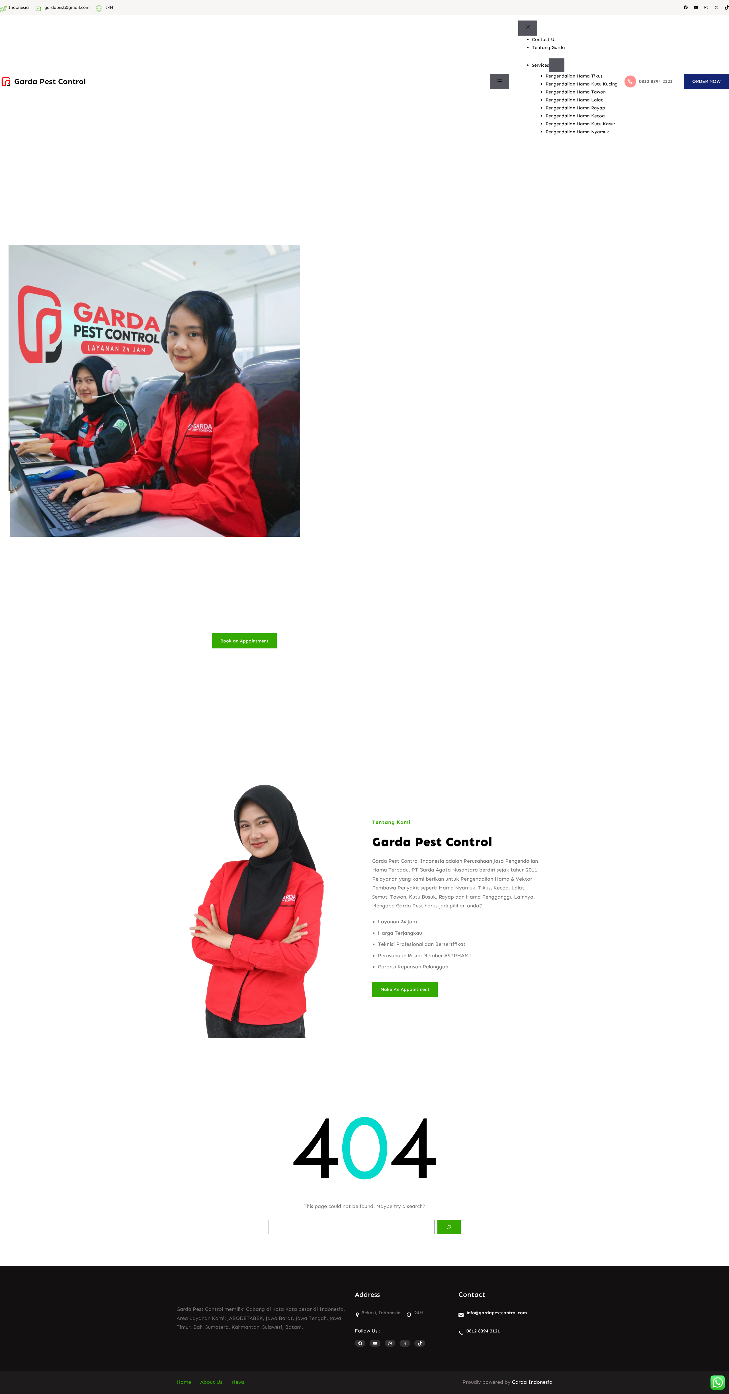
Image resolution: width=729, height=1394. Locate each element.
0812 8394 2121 (483, 1331)
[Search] (449, 1227)
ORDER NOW (706, 81)
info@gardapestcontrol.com (496, 1312)
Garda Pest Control (50, 81)
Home (184, 1382)
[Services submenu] (556, 65)
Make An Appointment (404, 989)
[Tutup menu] (527, 28)
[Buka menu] (499, 81)
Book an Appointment (244, 641)
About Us (211, 1382)
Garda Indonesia (532, 1382)
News (238, 1382)
